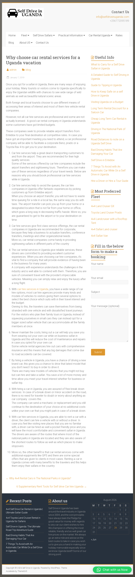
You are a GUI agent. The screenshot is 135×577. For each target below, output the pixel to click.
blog (28, 69)
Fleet (24, 35)
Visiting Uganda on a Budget (107, 102)
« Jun (93, 539)
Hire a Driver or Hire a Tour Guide (109, 180)
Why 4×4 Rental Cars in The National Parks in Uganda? (38, 478)
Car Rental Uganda (99, 35)
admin (12, 69)
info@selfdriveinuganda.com (112, 16)
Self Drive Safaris (43, 35)
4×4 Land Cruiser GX (102, 206)
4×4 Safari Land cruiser (104, 229)
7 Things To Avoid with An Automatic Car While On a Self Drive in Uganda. (108, 170)
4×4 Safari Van (99, 235)
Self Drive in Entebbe (103, 160)
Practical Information (70, 35)
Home (12, 35)
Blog (11, 42)
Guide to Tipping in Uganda (106, 85)
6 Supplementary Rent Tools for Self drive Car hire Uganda (51, 486)
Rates (119, 35)
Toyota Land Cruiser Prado (106, 212)
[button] (112, 569)
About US (24, 42)
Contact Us (42, 42)
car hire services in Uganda (32, 289)
